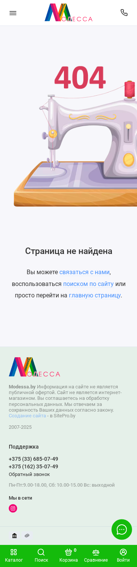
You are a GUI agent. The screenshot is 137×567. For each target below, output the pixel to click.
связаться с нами (84, 272)
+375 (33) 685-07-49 (33, 459)
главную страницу (95, 295)
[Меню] (13, 13)
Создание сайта (27, 415)
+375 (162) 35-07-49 (33, 466)
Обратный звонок (29, 474)
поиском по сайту (88, 283)
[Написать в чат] (122, 529)
